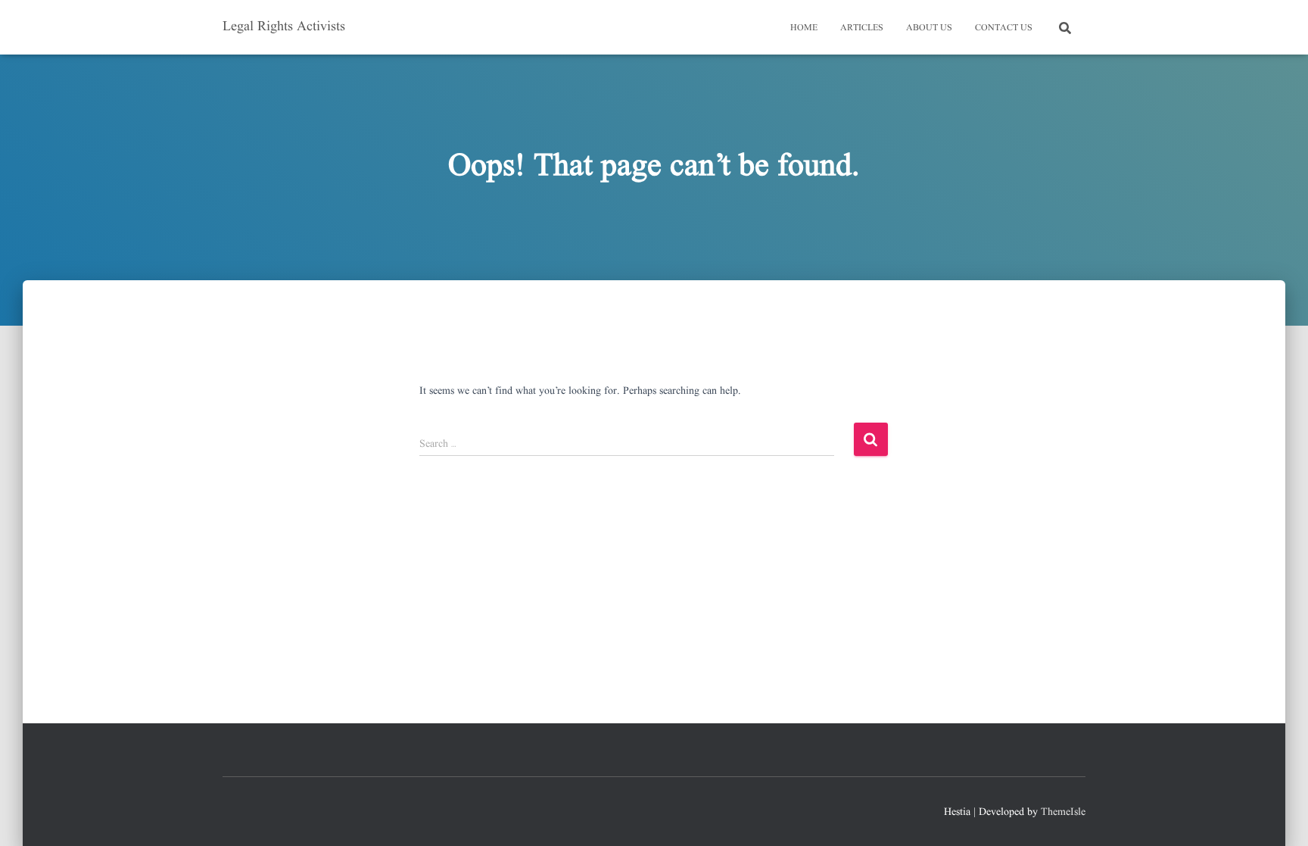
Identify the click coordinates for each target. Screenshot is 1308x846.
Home (804, 27)
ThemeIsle (1063, 811)
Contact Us (1003, 27)
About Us (929, 27)
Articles (861, 27)
